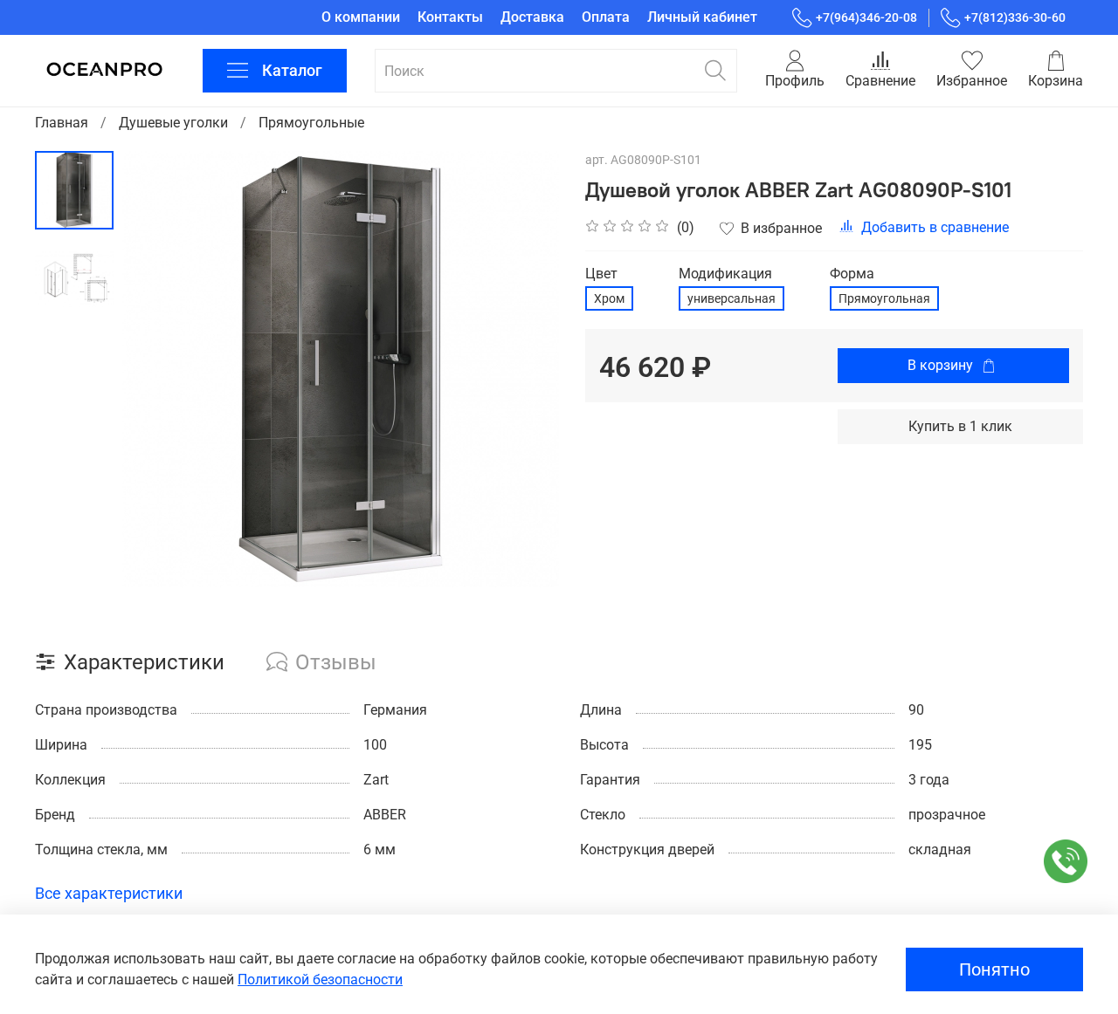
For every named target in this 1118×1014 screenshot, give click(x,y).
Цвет (601, 273)
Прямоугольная (884, 298)
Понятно (994, 969)
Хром (609, 298)
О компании (360, 17)
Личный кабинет (702, 17)
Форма (852, 273)
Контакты (450, 17)
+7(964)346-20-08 (866, 17)
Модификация (725, 273)
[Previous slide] (157, 369)
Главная (61, 122)
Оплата (606, 17)
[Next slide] (524, 369)
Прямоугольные (311, 122)
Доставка (532, 17)
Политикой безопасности (320, 979)
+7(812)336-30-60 (1015, 17)
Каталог (292, 70)
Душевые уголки (173, 122)
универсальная (731, 298)
